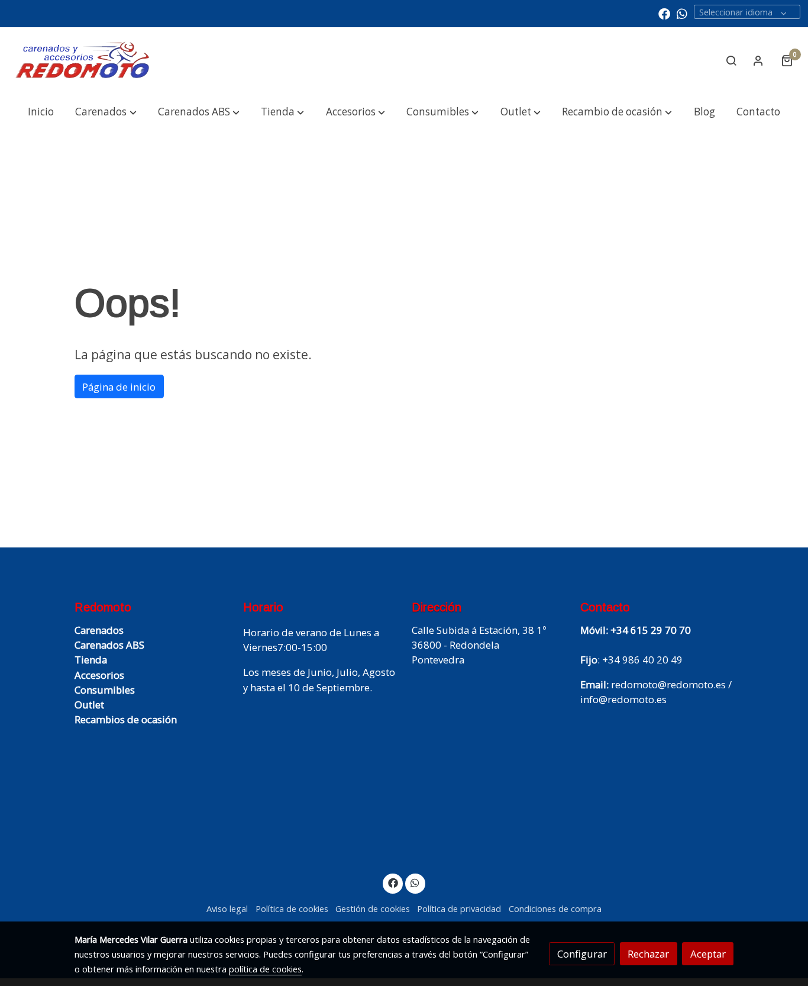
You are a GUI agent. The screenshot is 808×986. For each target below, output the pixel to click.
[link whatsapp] (682, 13)
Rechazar (648, 954)
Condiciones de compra (555, 908)
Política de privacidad (459, 908)
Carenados (99, 630)
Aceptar (708, 954)
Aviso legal (227, 908)
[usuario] (758, 60)
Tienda (91, 659)
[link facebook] (664, 13)
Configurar (582, 954)
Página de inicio (119, 387)
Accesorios (99, 675)
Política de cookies (292, 908)
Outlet (89, 704)
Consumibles (105, 690)
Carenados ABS (109, 645)
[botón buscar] (731, 60)
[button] (106, 112)
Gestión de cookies (372, 908)
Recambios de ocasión (126, 719)
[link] (83, 60)
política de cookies (265, 969)
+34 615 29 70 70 (650, 630)
